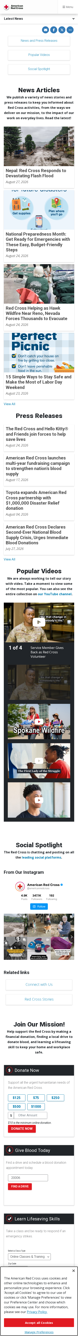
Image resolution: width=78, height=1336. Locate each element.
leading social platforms (41, 857)
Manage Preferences (39, 1332)
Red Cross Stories (39, 999)
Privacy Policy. (37, 1312)
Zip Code (12, 1264)
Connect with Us (39, 984)
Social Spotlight (39, 69)
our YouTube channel (55, 594)
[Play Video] (39, 622)
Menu (69, 7)
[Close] (73, 1270)
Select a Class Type (16, 1251)
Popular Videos (39, 55)
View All (9, 404)
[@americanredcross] (20, 887)
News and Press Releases (39, 41)
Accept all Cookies (39, 1323)
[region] (39, 1301)
